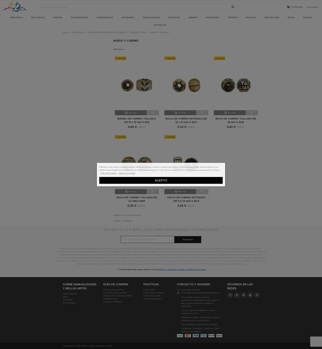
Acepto (161, 180)
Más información (108, 173)
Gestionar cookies (126, 173)
